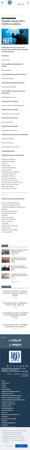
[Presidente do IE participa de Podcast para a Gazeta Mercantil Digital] (6, 268)
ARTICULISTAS (6, 287)
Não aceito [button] (9, 446)
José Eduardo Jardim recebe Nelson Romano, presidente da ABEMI (18, 259)
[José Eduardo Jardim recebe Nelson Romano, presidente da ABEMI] (6, 260)
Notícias (7, 15)
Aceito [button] (21, 446)
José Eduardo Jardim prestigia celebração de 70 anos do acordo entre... (19, 275)
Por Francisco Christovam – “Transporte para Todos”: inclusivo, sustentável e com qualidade (15, 293)
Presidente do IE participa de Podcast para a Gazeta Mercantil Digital (19, 267)
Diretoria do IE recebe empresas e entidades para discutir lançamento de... (19, 251)
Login (21, 4)
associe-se (17, 374)
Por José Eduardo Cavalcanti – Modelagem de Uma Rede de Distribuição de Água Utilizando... (15, 315)
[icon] (7, 366)
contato (10, 374)
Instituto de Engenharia (16, 15)
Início (3, 15)
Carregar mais (14, 282)
